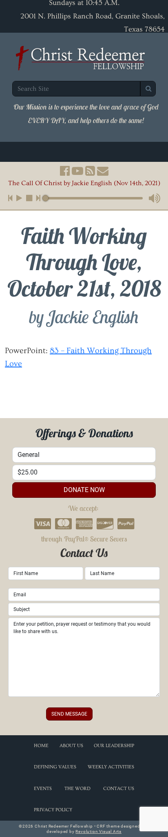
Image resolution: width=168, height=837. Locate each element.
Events (43, 788)
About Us (71, 745)
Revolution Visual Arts (98, 831)
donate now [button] (84, 490)
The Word (77, 788)
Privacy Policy (53, 809)
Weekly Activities (111, 767)
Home (41, 745)
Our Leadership (114, 745)
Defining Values (55, 767)
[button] (65, 171)
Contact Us (118, 788)
